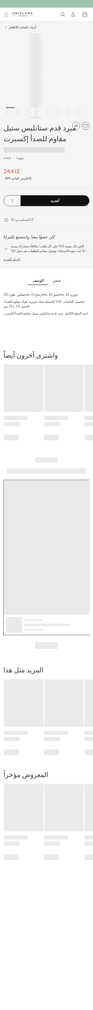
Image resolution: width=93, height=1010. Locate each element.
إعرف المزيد (12, 259)
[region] (46, 76)
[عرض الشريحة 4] (40, 111)
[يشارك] (76, 126)
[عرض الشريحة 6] (61, 111)
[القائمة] (6, 14)
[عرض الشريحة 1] (10, 111)
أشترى (55, 200)
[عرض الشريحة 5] (51, 111)
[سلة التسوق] (85, 14)
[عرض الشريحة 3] (30, 111)
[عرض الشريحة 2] (20, 111)
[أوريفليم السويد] (22, 14)
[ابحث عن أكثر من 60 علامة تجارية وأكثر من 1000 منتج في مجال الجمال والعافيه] (62, 14)
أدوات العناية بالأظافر (22, 27)
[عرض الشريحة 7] (71, 111)
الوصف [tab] (38, 280)
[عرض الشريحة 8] (81, 111)
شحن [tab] (56, 280)
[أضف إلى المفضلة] (85, 126)
